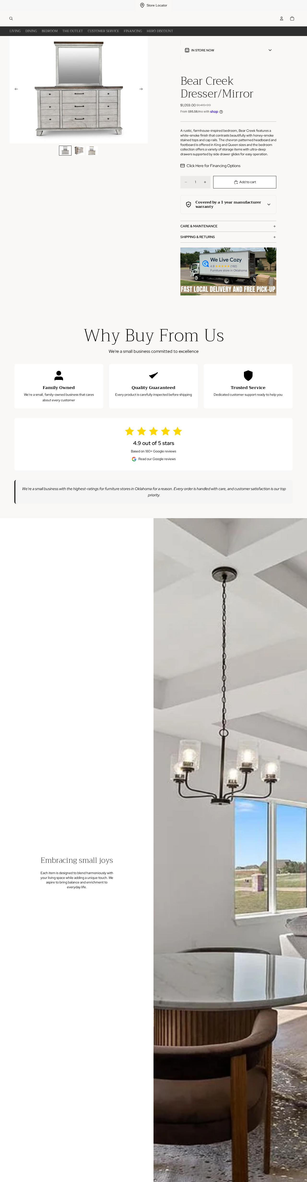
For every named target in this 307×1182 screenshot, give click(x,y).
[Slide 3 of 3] (92, 150)
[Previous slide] (15, 89)
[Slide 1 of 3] (65, 150)
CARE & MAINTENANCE (199, 226)
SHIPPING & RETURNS (197, 237)
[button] (228, 50)
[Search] (11, 18)
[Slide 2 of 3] (78, 150)
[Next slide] (142, 89)
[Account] (281, 18)
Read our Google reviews (157, 459)
